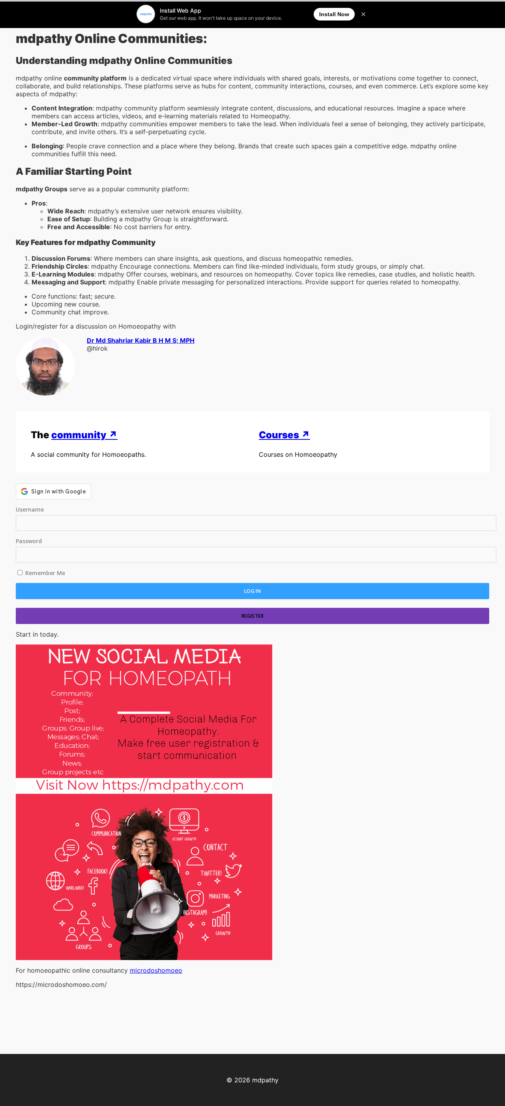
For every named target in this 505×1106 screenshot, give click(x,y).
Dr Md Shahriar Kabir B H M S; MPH (141, 340)
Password (29, 541)
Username (30, 509)
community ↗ (84, 435)
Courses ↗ (284, 435)
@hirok (97, 348)
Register (252, 616)
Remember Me (44, 573)
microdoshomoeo (156, 970)
